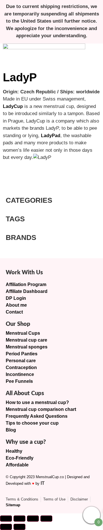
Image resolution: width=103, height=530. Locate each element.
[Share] (33, 518)
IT (43, 483)
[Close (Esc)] (46, 518)
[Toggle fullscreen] (19, 518)
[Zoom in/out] (6, 518)
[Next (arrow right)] (19, 527)
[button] (92, 54)
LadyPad (50, 135)
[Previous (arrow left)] (6, 527)
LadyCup (13, 106)
